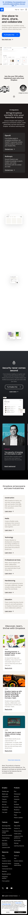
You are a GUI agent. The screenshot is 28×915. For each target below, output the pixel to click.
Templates (4, 809)
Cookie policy (17, 833)
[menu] (26, 9)
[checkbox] (14, 96)
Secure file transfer (7, 835)
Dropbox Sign (17, 807)
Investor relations (18, 861)
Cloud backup (5, 838)
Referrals (4, 871)
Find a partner (5, 881)
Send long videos (6, 828)
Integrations (5, 796)
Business (16, 796)
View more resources (14, 760)
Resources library (6, 863)
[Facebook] (7, 888)
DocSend (16, 804)
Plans (15, 815)
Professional (17, 794)
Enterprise (16, 799)
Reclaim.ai (16, 809)
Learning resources (19, 845)
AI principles (17, 840)
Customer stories (6, 861)
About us (16, 855)
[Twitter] (3, 888)
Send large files (6, 825)
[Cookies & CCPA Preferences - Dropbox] (14, 907)
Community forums (7, 868)
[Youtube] (11, 888)
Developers (5, 866)
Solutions (4, 802)
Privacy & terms (18, 831)
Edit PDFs (4, 840)
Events (4, 858)
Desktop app (5, 791)
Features (4, 799)
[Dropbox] (2, 9)
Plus (15, 791)
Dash (15, 802)
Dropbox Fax (17, 812)
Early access (5, 807)
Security (4, 804)
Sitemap (16, 843)
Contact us (17, 828)
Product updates (18, 817)
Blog (3, 855)
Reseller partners (6, 874)
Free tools (4, 812)
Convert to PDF (6, 847)
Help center (17, 825)
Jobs (15, 858)
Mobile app (5, 794)
